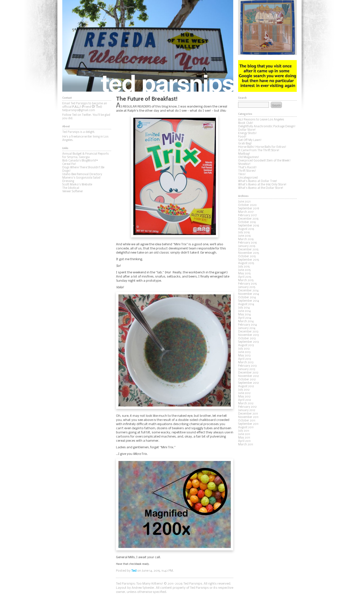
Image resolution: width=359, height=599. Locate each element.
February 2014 (247, 324)
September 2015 (248, 259)
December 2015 (248, 249)
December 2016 (248, 218)
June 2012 (244, 393)
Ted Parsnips (147, 46)
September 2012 (248, 383)
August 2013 (246, 345)
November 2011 (248, 417)
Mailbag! (244, 153)
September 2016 (248, 225)
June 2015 (244, 270)
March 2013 (245, 362)
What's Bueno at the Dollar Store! (260, 188)
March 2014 (245, 321)
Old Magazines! (248, 157)
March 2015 (246, 280)
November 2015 (248, 253)
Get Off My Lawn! (250, 140)
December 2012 (248, 372)
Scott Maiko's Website (77, 184)
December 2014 (248, 290)
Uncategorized (248, 177)
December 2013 (248, 331)
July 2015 (244, 266)
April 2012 (244, 400)
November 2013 (248, 335)
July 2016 (244, 232)
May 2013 (244, 355)
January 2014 (246, 328)
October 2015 (247, 256)
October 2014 (247, 297)
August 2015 (246, 263)
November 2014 (248, 294)
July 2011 (243, 430)
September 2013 (248, 342)
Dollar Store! (247, 129)
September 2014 (248, 301)
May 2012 (244, 396)
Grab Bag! (245, 143)
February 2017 (247, 215)
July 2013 (244, 348)
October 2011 (246, 420)
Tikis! (242, 174)
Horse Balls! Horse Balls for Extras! (262, 147)
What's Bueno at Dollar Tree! (257, 181)
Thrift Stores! (247, 171)
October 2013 (247, 338)
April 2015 (244, 277)
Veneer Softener (72, 191)
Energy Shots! (247, 133)
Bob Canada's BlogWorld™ (80, 160)
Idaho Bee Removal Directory (82, 174)
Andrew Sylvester (143, 588)
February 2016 (247, 242)
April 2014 (244, 318)
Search (276, 104)
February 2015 (247, 283)
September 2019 (248, 208)
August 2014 (246, 304)
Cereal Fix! (69, 164)
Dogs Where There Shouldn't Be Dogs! (83, 169)
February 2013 (247, 365)
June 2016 (244, 236)
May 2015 (244, 273)
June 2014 (244, 311)
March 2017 (245, 212)
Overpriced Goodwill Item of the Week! (264, 160)
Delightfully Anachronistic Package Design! (267, 126)
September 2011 (248, 424)
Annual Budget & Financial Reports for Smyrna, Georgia (85, 155)
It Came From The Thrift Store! (258, 150)
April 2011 (244, 441)
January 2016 (246, 246)
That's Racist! (247, 167)
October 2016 (247, 222)
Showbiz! (244, 164)
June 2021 (244, 201)
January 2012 (246, 410)
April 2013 (244, 359)
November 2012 (248, 376)
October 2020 (247, 205)
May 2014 (244, 314)
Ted (134, 570)
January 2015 (246, 287)
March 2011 (245, 444)
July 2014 (244, 307)
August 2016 (246, 229)
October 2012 (247, 379)
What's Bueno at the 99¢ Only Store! (262, 184)
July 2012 (244, 389)
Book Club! (245, 123)
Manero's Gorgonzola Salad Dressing (81, 179)
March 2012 (245, 403)
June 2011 (244, 434)
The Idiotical (70, 188)
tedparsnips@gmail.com (78, 110)
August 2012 (246, 386)
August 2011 (245, 427)
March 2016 (246, 239)
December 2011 (248, 413)
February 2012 (247, 407)
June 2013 (244, 352)
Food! (242, 136)
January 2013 (246, 369)
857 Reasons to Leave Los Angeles (261, 119)
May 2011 (244, 437)
